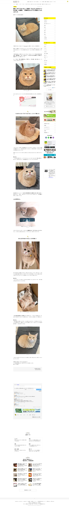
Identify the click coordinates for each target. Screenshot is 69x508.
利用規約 (32, 501)
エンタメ (20, 4)
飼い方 (45, 46)
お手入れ (45, 44)
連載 (44, 25)
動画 (44, 30)
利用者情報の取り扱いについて (42, 501)
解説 (44, 34)
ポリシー (35, 501)
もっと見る (49, 89)
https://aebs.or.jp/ (51, 177)
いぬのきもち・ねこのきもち (18, 501)
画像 (30, 414)
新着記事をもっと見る (27, 490)
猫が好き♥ (45, 21)
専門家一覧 (48, 501)
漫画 (44, 27)
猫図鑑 (45, 125)
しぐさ (45, 58)
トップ (14, 4)
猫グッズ (45, 55)
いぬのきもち (25, 501)
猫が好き (17, 4)
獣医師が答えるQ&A (46, 123)
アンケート (45, 39)
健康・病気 (45, 60)
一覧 (53, 42)
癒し (21, 414)
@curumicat (25, 46)
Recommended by (50, 87)
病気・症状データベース (47, 23)
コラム (27, 414)
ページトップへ (34, 498)
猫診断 (45, 130)
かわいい (23, 4)
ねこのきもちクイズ (46, 127)
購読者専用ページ (46, 132)
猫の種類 (45, 37)
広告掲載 (29, 501)
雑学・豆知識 (46, 53)
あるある (45, 51)
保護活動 (45, 64)
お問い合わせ (52, 501)
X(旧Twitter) (33, 414)
